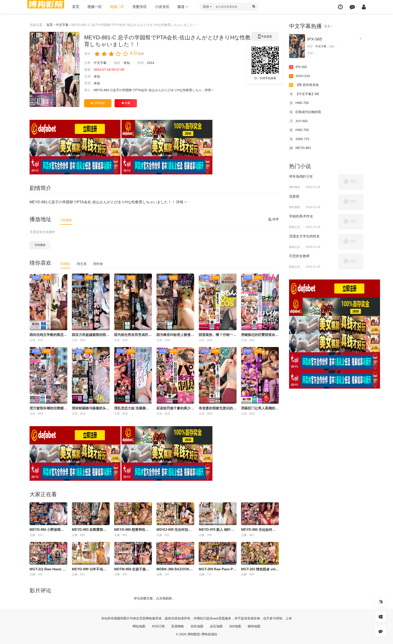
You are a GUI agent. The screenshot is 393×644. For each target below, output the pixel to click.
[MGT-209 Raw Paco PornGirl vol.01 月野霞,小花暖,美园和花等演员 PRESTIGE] (218, 553)
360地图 (235, 626)
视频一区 (94, 7)
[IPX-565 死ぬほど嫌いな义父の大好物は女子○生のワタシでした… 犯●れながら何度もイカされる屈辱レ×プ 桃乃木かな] (297, 46)
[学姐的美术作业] (350, 221)
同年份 (98, 264)
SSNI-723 (300, 139)
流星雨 (294, 196)
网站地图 (139, 626)
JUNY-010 (300, 76)
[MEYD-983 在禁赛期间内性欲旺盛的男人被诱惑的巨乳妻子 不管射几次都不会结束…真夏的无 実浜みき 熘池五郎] (91, 513)
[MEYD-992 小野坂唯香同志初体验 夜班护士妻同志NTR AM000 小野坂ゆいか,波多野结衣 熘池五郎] (48, 513)
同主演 (81, 264)
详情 (208, 90)
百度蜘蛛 (177, 626)
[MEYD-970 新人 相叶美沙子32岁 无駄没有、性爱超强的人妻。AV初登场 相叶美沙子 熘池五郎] (218, 513)
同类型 (65, 264)
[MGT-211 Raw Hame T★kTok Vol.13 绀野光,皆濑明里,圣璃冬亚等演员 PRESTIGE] (48, 553)
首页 (75, 7)
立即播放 (99, 103)
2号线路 (66, 220)
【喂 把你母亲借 (304, 85)
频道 (181, 7)
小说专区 (162, 7)
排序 (275, 219)
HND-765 (299, 103)
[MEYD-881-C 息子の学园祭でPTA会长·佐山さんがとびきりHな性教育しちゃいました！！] (55, 69)
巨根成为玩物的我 (305, 112)
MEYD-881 (300, 148)
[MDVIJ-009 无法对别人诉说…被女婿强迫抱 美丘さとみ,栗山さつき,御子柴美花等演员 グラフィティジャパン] (175, 513)
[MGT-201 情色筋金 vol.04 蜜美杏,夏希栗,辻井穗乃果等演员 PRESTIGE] (260, 553)
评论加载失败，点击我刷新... (154, 598)
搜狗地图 (254, 626)
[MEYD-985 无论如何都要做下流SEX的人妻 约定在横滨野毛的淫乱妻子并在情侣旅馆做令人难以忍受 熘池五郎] (260, 513)
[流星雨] (350, 201)
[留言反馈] (352, 7)
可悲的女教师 (299, 256)
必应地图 (216, 626)
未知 (126, 63)
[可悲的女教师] (350, 261)
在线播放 (40, 245)
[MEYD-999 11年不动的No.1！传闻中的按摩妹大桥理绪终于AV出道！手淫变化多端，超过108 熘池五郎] (91, 553)
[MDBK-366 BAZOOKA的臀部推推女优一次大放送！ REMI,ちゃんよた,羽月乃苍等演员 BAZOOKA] (175, 553)
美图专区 (139, 7)
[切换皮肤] (380, 616)
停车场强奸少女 (301, 176)
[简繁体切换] (380, 602)
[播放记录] (340, 7)
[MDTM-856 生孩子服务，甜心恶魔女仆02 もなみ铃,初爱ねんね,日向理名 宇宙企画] (133, 553)
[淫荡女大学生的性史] (350, 241)
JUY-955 (299, 121)
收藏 (127, 103)
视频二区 (117, 7)
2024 (150, 63)
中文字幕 (62, 25)
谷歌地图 (197, 626)
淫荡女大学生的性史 (304, 236)
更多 (327, 26)
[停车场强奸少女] (350, 181)
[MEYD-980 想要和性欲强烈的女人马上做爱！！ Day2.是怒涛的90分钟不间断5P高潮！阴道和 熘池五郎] (133, 513)
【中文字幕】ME (305, 94)
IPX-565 (314, 39)
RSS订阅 (158, 626)
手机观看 (265, 38)
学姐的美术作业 (301, 216)
